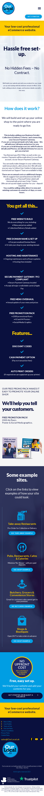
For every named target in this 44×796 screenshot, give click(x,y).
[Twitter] (41, 739)
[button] (39, 8)
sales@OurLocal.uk (10, 739)
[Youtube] (36, 739)
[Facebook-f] (31, 739)
